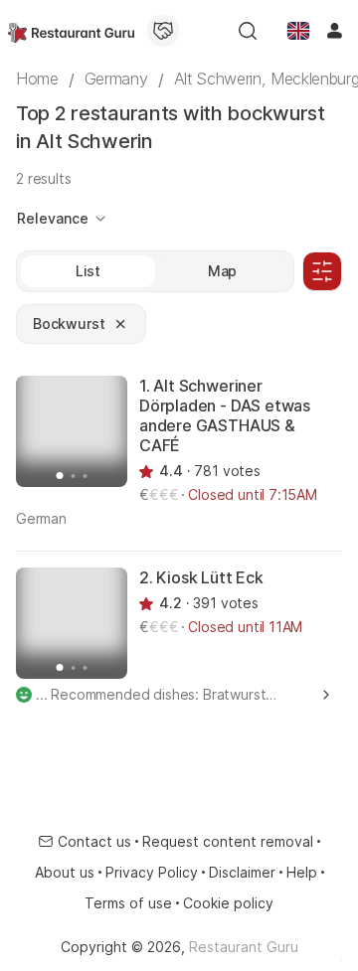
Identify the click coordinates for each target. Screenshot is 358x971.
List (88, 270)
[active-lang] (298, 31)
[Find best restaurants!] (71, 31)
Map (223, 270)
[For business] (163, 31)
